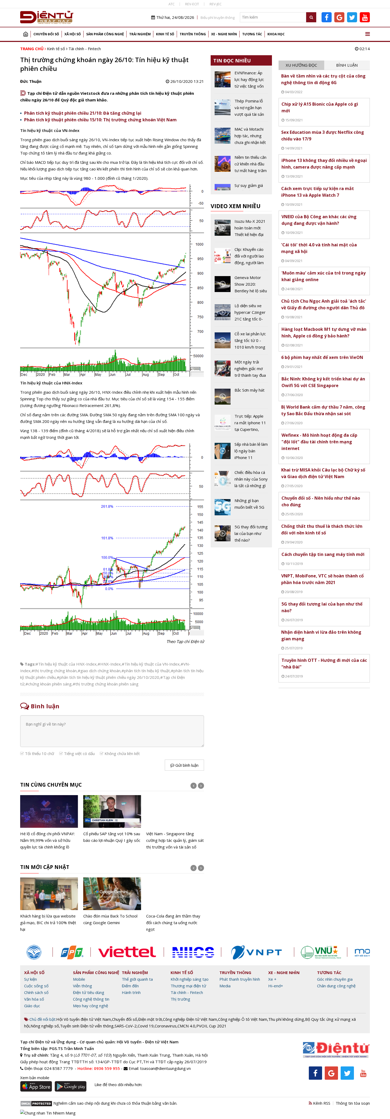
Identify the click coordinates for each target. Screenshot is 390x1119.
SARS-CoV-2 (126, 1025)
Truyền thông (193, 34)
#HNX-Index (109, 664)
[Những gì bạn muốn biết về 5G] (241, 508)
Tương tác (252, 34)
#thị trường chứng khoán (54, 670)
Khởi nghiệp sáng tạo (190, 979)
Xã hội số (72, 34)
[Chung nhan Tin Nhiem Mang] (48, 1112)
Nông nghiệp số (45, 1025)
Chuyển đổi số (46, 34)
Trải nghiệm (140, 34)
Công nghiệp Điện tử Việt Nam (190, 1019)
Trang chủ (25, 34)
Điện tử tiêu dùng (88, 992)
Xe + (272, 979)
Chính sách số (36, 992)
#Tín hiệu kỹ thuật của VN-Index (151, 664)
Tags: (30, 664)
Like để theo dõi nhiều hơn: (118, 1084)
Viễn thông (82, 985)
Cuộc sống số (36, 985)
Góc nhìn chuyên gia (335, 979)
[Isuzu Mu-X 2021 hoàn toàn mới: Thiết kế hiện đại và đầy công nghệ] (241, 230)
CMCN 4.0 (186, 1025)
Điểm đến (130, 985)
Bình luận (347, 65)
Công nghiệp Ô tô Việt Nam (242, 1019)
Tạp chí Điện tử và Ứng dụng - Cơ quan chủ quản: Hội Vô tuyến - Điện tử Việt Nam (99, 1041)
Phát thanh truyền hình (239, 979)
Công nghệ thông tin (91, 999)
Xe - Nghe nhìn (224, 34)
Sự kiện (30, 979)
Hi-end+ (275, 985)
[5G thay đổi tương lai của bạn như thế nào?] (241, 533)
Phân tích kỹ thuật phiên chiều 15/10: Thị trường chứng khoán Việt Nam (100, 120)
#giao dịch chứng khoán (99, 670)
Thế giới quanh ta (137, 979)
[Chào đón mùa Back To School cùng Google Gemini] (112, 901)
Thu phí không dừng (286, 1019)
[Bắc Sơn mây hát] (241, 398)
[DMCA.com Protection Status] (36, 1103)
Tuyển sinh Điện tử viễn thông (87, 1025)
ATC (171, 4)
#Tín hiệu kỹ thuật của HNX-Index (66, 664)
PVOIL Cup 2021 (211, 1025)
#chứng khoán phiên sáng (48, 684)
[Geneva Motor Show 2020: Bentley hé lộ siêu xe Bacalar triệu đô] (241, 286)
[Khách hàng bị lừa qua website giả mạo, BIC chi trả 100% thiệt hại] (49, 905)
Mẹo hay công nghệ (90, 1005)
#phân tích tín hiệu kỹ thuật (146, 670)
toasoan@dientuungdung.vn (165, 1068)
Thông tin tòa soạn (353, 1103)
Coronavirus (165, 1025)
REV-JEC (216, 4)
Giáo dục (32, 1005)
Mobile (79, 979)
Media (225, 985)
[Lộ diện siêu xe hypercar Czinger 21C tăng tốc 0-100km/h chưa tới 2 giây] (241, 314)
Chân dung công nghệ (336, 985)
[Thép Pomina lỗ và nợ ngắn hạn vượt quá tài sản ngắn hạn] (241, 110)
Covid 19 (146, 1025)
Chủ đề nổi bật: (42, 1019)
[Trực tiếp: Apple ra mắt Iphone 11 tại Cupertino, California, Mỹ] (241, 425)
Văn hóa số (34, 999)
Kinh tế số (165, 34)
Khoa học (276, 34)
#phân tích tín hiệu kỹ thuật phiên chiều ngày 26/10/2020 (108, 677)
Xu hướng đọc (301, 65)
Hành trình (131, 992)
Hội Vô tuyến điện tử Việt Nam (83, 1019)
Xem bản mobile (34, 1077)
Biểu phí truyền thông (218, 17)
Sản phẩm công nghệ (105, 34)
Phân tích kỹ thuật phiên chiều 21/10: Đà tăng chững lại (82, 113)
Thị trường (180, 999)
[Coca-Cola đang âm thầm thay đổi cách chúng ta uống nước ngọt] (175, 905)
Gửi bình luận (186, 765)
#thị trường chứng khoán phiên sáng (105, 684)
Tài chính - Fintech (84, 48)
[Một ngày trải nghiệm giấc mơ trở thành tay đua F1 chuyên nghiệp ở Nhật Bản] (241, 371)
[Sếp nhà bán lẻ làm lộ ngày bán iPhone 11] (241, 453)
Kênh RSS (321, 1103)
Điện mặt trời (150, 1019)
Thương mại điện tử (188, 985)
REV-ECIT (192, 4)
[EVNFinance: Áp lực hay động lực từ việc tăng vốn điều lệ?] (241, 81)
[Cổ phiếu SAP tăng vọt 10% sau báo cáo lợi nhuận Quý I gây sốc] (112, 819)
